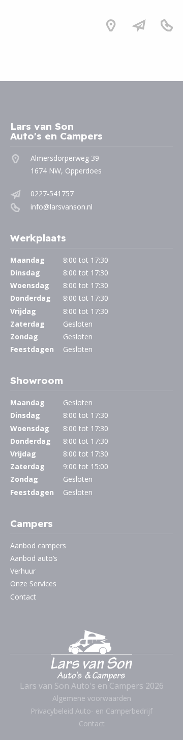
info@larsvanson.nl (61, 207)
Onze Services (33, 583)
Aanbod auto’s (33, 558)
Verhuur (23, 571)
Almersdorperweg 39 (64, 158)
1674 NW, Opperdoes (66, 170)
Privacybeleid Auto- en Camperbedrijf (91, 711)
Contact (23, 597)
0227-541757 (52, 193)
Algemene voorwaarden (91, 698)
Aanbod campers (38, 545)
